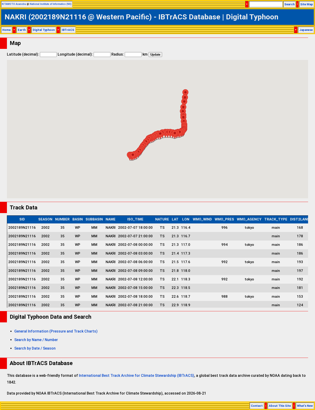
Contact (257, 405)
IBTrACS (68, 30)
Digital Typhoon (44, 30)
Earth (22, 30)
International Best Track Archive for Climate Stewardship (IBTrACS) (136, 375)
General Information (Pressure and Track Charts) (56, 331)
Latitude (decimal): (23, 54)
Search (289, 4)
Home (6, 30)
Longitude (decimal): (76, 54)
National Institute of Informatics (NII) (50, 4)
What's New (305, 405)
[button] (133, 156)
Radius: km (129, 54)
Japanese (306, 30)
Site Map (306, 4)
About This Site (280, 405)
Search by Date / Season (35, 348)
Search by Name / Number (36, 340)
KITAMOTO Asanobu (14, 4)
